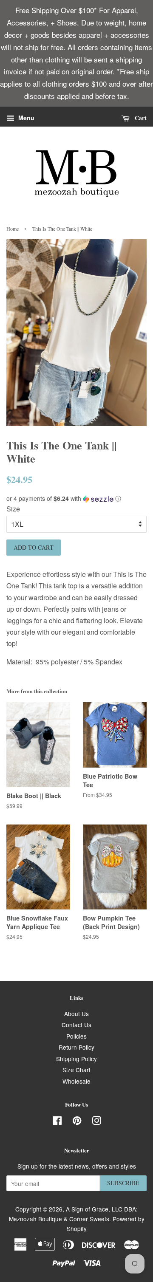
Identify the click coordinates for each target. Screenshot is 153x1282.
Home (12, 228)
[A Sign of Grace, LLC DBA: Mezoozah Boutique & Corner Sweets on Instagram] (96, 1122)
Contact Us (76, 1024)
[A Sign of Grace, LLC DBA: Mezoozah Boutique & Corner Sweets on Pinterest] (77, 1122)
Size (13, 509)
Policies (76, 1036)
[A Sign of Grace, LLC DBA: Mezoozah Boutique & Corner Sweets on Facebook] (57, 1122)
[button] (76, 498)
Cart (140, 117)
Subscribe (123, 1183)
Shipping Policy (76, 1058)
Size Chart (76, 1069)
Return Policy (76, 1047)
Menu (25, 118)
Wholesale (76, 1081)
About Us (76, 1013)
